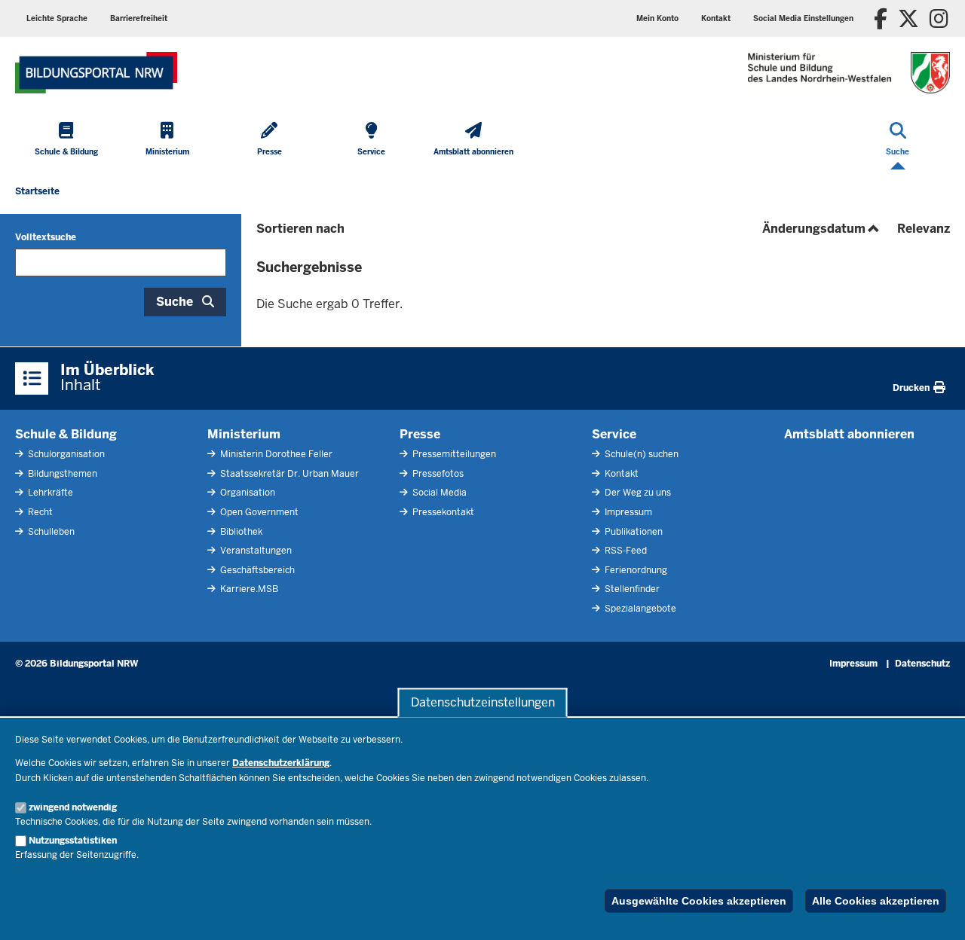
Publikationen (632, 532)
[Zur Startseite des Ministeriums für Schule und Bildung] (96, 72)
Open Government (258, 512)
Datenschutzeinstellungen (483, 702)
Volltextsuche (45, 237)
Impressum (627, 512)
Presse (420, 434)
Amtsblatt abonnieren (849, 434)
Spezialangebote (639, 609)
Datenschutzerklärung (280, 763)
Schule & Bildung (66, 434)
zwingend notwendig (73, 807)
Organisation (246, 493)
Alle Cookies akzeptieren (875, 901)
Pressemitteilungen (453, 454)
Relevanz (923, 229)
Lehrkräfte (49, 493)
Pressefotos (437, 474)
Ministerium (243, 434)
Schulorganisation (65, 454)
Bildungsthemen (61, 474)
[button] (803, 18)
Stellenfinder (631, 589)
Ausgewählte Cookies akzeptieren (698, 901)
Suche (174, 302)
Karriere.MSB (248, 589)
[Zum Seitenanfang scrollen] (935, 912)
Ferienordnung (634, 570)
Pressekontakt (442, 512)
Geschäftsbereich (256, 570)
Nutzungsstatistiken (73, 841)
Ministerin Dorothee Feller (275, 454)
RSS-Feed (624, 551)
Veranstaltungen (255, 551)
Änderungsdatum (822, 229)
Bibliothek (240, 532)
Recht (39, 512)
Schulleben (50, 532)
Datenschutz (922, 664)
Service (614, 434)
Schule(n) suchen (640, 454)
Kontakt (620, 474)
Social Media (438, 493)
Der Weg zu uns (636, 493)
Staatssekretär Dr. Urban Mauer (288, 474)
